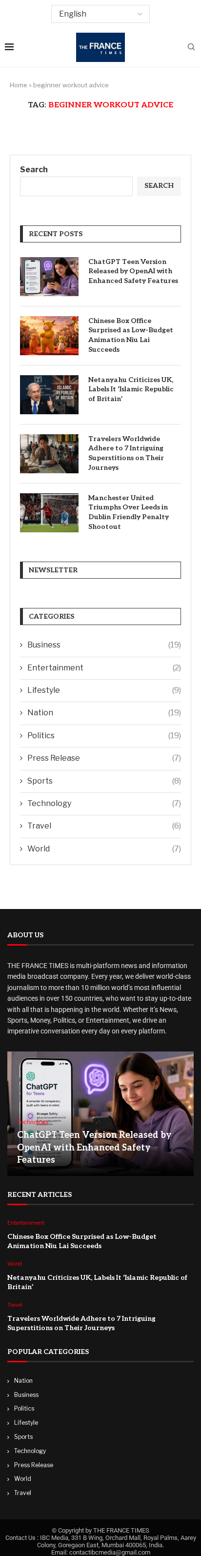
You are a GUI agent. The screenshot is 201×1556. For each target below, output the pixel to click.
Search (34, 169)
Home (18, 85)
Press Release (104, 758)
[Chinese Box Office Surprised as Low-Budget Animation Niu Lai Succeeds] (49, 335)
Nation (104, 712)
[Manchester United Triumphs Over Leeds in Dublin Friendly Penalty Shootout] (49, 512)
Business (104, 644)
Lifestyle (104, 690)
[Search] (191, 47)
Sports (104, 781)
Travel (104, 825)
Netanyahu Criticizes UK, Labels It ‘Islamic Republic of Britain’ (131, 389)
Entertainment (104, 667)
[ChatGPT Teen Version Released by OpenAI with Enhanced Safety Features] (49, 276)
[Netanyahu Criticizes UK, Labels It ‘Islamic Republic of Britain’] (49, 394)
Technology (104, 803)
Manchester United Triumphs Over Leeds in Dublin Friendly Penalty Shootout (128, 512)
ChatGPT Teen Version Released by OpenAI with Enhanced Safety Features (133, 271)
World (104, 848)
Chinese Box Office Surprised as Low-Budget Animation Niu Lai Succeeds (130, 335)
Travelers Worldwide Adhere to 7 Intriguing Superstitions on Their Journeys (126, 453)
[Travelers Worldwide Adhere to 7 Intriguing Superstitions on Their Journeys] (49, 453)
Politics (104, 735)
